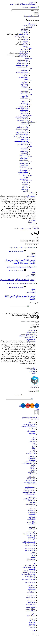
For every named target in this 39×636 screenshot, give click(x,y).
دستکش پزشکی (23, 172)
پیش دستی (28, 58)
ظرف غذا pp (24, 113)
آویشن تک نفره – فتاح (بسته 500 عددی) (17, 279)
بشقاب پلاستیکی (23, 53)
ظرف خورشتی (27, 115)
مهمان (30, 417)
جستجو (36, 14)
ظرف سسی (24, 139)
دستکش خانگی (23, 170)
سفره (30, 161)
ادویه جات (20, 228)
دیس (30, 68)
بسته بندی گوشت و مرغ (21, 135)
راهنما (30, 222)
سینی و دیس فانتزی (22, 72)
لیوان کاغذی (25, 44)
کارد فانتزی (24, 103)
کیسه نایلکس (24, 151)
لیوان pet (25, 41)
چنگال (30, 94)
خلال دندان (25, 187)
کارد (30, 99)
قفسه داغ (32, 223)
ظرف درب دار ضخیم (21, 132)
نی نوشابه (25, 182)
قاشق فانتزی (24, 92)
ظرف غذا (29, 104)
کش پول (25, 191)
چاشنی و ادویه (27, 228)
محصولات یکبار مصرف (28, 122)
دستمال (29, 156)
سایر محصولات (27, 180)
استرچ (26, 177)
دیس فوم (25, 75)
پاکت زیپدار (24, 153)
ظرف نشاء (24, 189)
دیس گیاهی (24, 70)
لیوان (30, 27)
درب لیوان (25, 46)
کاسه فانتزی (24, 84)
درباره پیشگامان (30, 368)
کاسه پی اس (24, 86)
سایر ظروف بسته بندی (21, 141)
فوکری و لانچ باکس (22, 127)
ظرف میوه (24, 130)
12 (30, 240)
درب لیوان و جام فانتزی (21, 36)
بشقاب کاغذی (24, 56)
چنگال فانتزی (24, 96)
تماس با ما (32, 220)
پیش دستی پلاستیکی (22, 63)
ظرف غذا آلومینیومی (22, 108)
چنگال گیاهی (24, 98)
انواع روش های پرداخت (28, 334)
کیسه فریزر (24, 148)
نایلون (30, 146)
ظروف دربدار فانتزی (22, 134)
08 (33, 240)
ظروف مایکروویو (26, 142)
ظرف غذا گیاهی (23, 106)
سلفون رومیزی (23, 166)
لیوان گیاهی (24, 29)
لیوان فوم (25, 42)
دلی (27, 125)
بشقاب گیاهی (24, 49)
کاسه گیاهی (24, 82)
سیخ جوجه (25, 185)
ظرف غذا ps (24, 111)
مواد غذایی (34, 228)
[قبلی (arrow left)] (38, 635)
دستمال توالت (24, 158)
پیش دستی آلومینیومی (21, 65)
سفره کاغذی (24, 165)
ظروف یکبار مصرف (29, 25)
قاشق (30, 89)
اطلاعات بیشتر (30, 256)
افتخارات (32, 369)
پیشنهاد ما (32, 192)
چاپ (34, 194)
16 (26, 240)
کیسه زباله (25, 149)
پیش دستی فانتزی (22, 61)
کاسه (30, 80)
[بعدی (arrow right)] (36, 635)
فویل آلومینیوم (24, 179)
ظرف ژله (25, 184)
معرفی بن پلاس (30, 332)
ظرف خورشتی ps (22, 118)
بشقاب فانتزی (24, 51)
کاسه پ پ (24, 87)
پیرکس (26, 79)
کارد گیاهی (25, 101)
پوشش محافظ (27, 175)
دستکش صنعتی (23, 173)
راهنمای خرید (31, 330)
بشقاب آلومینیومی (23, 54)
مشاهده (33, 254)
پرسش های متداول (29, 337)
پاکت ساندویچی (23, 154)
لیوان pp (25, 39)
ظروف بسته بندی (26, 123)
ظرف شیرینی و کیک (22, 129)
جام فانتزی (24, 32)
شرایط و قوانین (30, 339)
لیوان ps (25, 37)
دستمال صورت (23, 160)
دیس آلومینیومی (23, 77)
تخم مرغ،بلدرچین (23, 137)
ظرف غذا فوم (24, 110)
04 (37, 240)
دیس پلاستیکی (24, 73)
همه (22, 240)
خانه (38, 228)
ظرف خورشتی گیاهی (21, 117)
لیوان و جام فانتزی (23, 34)
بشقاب (30, 48)
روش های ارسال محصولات (27, 335)
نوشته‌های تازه (31, 196)
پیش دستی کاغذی (23, 67)
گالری (33, 373)
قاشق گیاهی (24, 91)
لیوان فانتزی (24, 30)
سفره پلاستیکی (23, 163)
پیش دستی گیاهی (23, 60)
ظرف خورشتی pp (22, 120)
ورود (37, 408)
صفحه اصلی (31, 23)
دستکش (29, 168)
